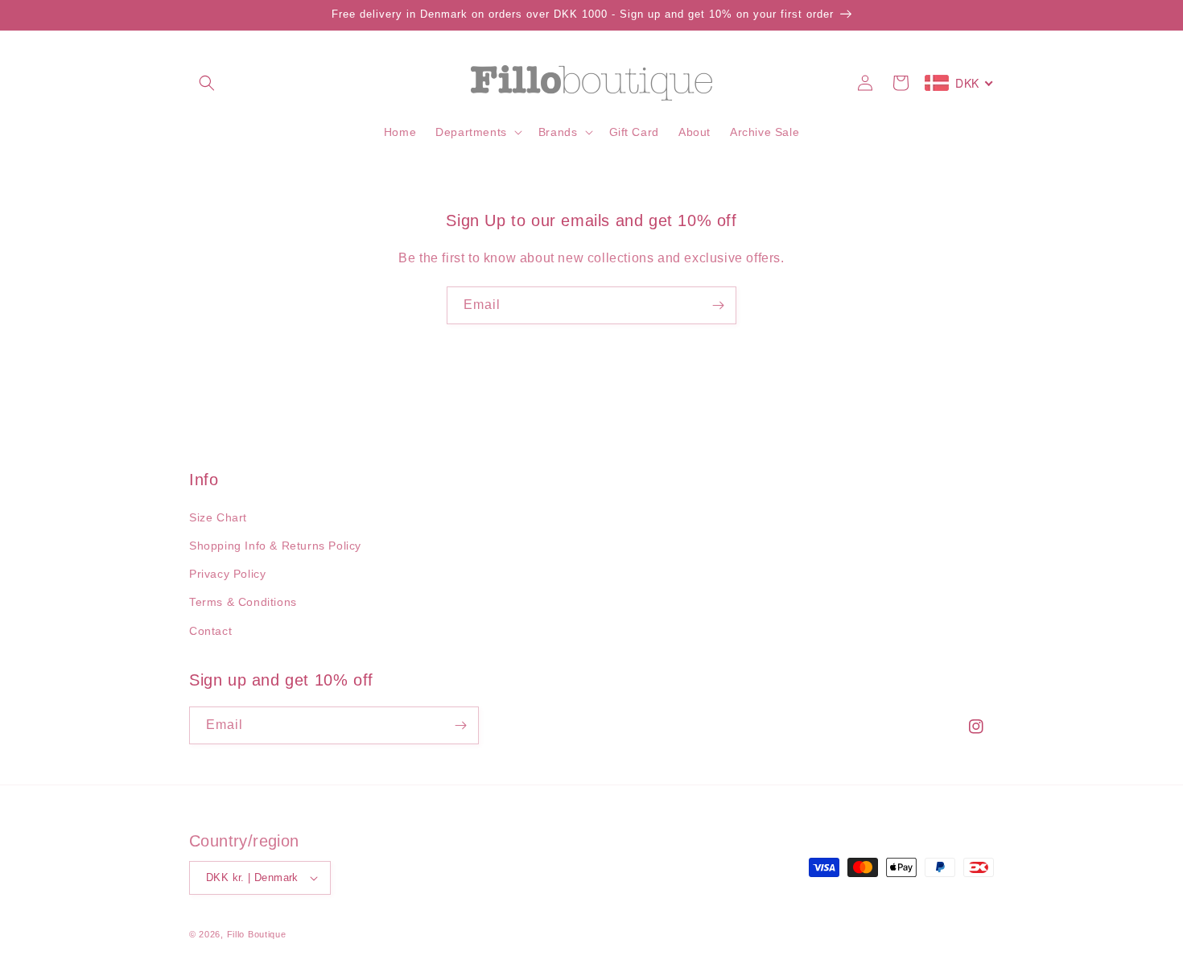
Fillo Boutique (256, 934)
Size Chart (218, 517)
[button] (207, 83)
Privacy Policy (227, 573)
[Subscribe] (718, 305)
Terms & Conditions (243, 601)
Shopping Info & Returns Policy (275, 545)
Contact (210, 630)
